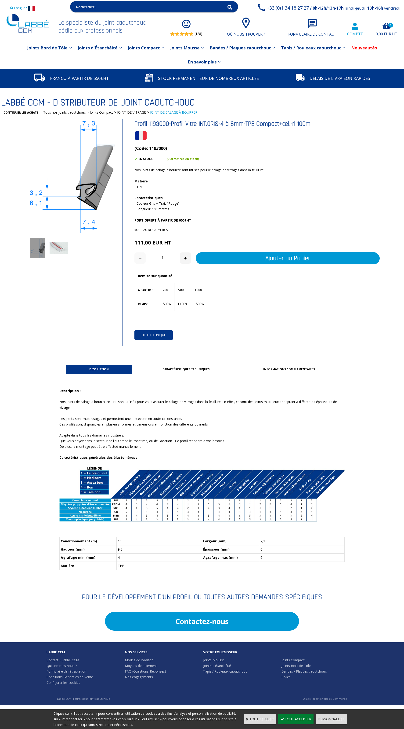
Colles (286, 677)
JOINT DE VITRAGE (131, 112)
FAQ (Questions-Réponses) (145, 671)
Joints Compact (144, 48)
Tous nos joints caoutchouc (64, 112)
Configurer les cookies (63, 682)
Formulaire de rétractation (66, 671)
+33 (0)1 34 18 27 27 (333, 8)
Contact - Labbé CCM (63, 660)
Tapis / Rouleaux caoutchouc (311, 48)
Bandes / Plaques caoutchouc (240, 48)
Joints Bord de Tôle (47, 48)
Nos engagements (139, 677)
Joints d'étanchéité (217, 665)
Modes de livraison (139, 660)
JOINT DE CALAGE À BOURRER (173, 112)
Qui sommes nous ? (62, 665)
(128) (198, 33)
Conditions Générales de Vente (70, 677)
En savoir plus (202, 62)
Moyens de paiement (141, 665)
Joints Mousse (185, 48)
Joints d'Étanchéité (98, 48)
